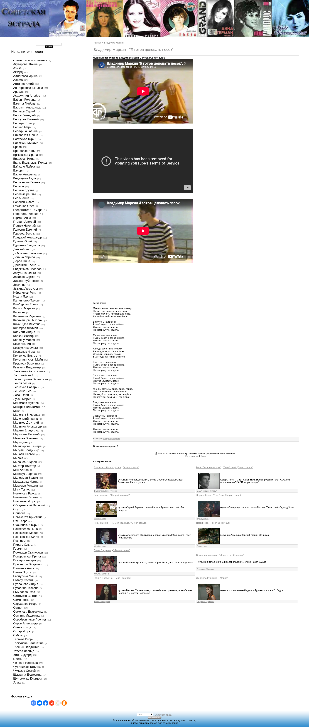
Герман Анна (22, 217)
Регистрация (191, 456)
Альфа (18, 80)
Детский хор (21, 249)
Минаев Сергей (24, 454)
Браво (17, 147)
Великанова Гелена (26, 182)
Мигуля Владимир (26, 450)
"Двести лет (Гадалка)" (231, 555)
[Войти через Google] (58, 703)
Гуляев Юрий (22, 241)
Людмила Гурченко (206, 578)
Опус (16, 509)
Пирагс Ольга (22, 544)
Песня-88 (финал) (220, 522)
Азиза (17, 68)
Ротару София (23, 580)
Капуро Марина (24, 308)
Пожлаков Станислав (28, 552)
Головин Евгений (25, 229)
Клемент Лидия (24, 332)
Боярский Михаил (25, 143)
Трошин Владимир (26, 647)
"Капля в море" (131, 467)
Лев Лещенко (101, 495)
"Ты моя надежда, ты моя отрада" (128, 522)
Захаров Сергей (24, 277)
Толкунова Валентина (28, 643)
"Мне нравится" (123, 578)
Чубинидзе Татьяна (27, 666)
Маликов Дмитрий (26, 422)
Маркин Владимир (26, 430)
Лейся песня (22, 383)
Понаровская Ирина (27, 556)
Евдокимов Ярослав (27, 269)
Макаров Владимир (26, 407)
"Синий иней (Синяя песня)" (238, 467)
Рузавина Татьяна (25, 588)
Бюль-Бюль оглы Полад (30, 162)
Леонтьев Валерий (26, 387)
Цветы (17, 659)
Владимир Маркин (114, 42)
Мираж (18, 458)
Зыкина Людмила (25, 288)
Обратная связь (163, 715)
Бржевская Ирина (25, 154)
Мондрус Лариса (25, 473)
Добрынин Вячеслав (27, 253)
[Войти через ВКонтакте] (39, 703)
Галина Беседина (103, 578)
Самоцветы (21, 600)
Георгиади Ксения (25, 214)
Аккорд (18, 72)
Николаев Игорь (24, 501)
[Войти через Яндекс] (51, 703)
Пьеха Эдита (22, 572)
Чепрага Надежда (25, 663)
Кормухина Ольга (25, 347)
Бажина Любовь (24, 103)
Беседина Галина (25, 131)
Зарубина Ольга (24, 273)
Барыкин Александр (27, 107)
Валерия (19, 170)
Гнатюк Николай (24, 225)
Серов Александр (25, 623)
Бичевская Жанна (25, 135)
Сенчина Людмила (26, 615)
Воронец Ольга (23, 202)
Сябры (18, 635)
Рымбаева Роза (24, 592)
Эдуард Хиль (203, 495)
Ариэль (18, 91)
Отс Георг (20, 521)
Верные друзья (23, 190)
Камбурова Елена (25, 304)
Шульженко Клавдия (27, 678)
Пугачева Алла (23, 568)
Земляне (19, 284)
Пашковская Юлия (26, 536)
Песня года (202, 522)
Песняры (19, 540)
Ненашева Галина (25, 497)
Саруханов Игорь (25, 603)
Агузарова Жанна (25, 64)
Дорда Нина (21, 261)
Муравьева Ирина (25, 481)
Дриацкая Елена (24, 265)
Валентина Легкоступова (107, 467)
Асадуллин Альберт (27, 95)
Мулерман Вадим (25, 477)
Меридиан (20, 442)
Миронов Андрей (25, 462)
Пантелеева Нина (25, 529)
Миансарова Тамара (27, 446)
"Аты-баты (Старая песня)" (227, 495)
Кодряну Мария (24, 340)
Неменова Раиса (24, 493)
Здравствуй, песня (26, 280)
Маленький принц (25, 418)
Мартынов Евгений (26, 434)
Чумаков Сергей (24, 670)
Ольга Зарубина (102, 550)
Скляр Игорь (22, 631)
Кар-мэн (19, 312)
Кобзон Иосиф (23, 336)
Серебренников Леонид (29, 619)
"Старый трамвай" (120, 495)
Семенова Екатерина (28, 611)
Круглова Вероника (26, 363)
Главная (97, 42)
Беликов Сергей (24, 111)
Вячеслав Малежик (206, 555)
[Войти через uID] (33, 703)
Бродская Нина (23, 158)
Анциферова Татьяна (28, 88)
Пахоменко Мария (25, 533)
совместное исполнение (30, 60)
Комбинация (22, 344)
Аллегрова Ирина (25, 76)
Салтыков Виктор (25, 596)
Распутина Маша (25, 576)
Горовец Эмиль (24, 233)
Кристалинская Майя (28, 359)
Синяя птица (22, 627)
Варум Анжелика (24, 174)
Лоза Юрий (21, 395)
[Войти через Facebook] (45, 703)
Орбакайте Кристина (27, 517)
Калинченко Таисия (26, 300)
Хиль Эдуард (22, 655)
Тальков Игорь (23, 639)
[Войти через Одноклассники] (64, 703)
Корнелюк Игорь (24, 351)
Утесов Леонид (23, 651)
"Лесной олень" (121, 550)
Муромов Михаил (25, 485)
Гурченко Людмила (26, 245)
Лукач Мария (22, 399)
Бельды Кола (22, 123)
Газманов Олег (23, 206)
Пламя (18, 548)
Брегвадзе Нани (24, 151)
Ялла (17, 682)
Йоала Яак (20, 296)
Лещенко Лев (22, 391)
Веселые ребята (24, 194)
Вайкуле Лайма (24, 166)
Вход (203, 456)
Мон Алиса (21, 470)
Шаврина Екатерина (27, 674)
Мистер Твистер (24, 466)
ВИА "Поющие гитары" (208, 467)
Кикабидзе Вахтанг (26, 324)
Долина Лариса (24, 257)
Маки (16, 410)
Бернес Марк (22, 127)
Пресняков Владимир (28, 564)
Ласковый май (23, 375)
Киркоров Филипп (25, 328)
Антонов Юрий (23, 84)
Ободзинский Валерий (29, 505)
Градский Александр (27, 237)
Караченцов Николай (28, 320)
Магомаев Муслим (26, 403)
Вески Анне (21, 198)
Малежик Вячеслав (26, 414)
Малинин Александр (27, 426)
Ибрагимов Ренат (25, 292)
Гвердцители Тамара (27, 210)
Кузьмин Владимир (27, 367)
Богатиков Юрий (24, 139)
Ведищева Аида (24, 178)
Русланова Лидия (25, 584)
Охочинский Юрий (26, 525)
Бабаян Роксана (24, 99)
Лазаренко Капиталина (29, 371)
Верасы (18, 186)
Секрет (18, 607)
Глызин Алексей (24, 221)
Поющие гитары (24, 560)
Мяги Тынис (21, 489)
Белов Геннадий (24, 115)
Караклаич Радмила (27, 316)
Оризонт (19, 513)
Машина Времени (25, 438)
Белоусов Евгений (26, 119)
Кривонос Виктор (25, 355)
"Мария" (223, 578)
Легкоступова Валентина (30, 379)
